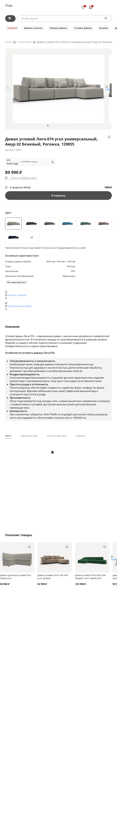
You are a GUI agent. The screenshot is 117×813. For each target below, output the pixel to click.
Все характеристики (16, 282)
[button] (108, 89)
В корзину (58, 195)
